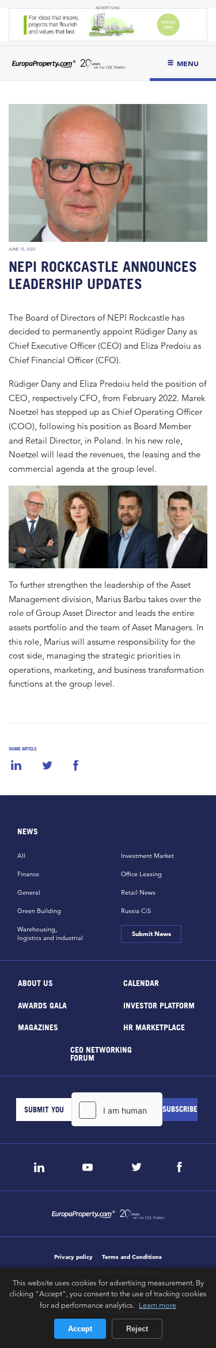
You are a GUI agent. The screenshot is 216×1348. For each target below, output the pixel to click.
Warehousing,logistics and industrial (50, 933)
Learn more (157, 1305)
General (28, 892)
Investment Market (147, 856)
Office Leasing (141, 874)
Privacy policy (73, 1257)
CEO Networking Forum (101, 1053)
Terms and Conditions (132, 1257)
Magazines (38, 1027)
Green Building (39, 911)
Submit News (151, 934)
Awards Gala (42, 1005)
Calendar (140, 983)
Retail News (138, 892)
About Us (35, 983)
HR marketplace (153, 1027)
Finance (28, 874)
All (21, 856)
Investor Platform (158, 1005)
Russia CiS (136, 911)
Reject (137, 1328)
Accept (80, 1328)
